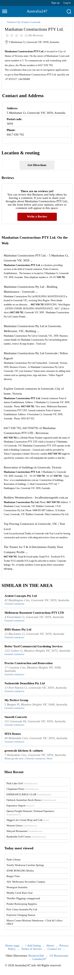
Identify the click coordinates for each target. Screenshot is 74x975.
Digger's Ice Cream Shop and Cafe (28, 819)
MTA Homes (13, 733)
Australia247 (37, 11)
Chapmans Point (23, 788)
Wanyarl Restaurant (24, 831)
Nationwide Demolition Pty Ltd (25, 683)
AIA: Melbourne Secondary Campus (26, 881)
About (50, 945)
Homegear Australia (17, 887)
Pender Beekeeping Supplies (22, 903)
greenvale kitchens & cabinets (24, 750)
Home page (12, 945)
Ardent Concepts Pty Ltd (21, 595)
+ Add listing (33, 945)
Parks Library (14, 859)
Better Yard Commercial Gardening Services (34, 646)
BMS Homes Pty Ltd (18, 629)
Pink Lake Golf (22, 783)
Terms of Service (31, 948)
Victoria (10, 22)
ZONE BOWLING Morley (20, 870)
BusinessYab (36, 955)
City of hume (22, 22)
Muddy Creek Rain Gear (20, 892)
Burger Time (13, 876)
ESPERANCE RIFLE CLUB (29, 794)
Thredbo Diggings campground (23, 898)
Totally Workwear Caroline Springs (25, 865)
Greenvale (35, 22)
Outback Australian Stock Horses (31, 799)
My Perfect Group (16, 700)
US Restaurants (59, 955)
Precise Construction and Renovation (28, 663)
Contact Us (54, 948)
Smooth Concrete (16, 717)
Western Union (22, 825)
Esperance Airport (20, 805)
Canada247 (39, 959)
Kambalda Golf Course (26, 836)
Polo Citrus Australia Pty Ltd (22, 909)
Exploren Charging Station (21, 914)
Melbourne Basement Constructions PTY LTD (34, 612)
